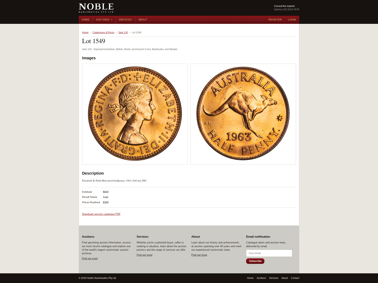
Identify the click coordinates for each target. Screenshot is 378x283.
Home (86, 19)
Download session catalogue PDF (101, 214)
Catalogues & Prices (103, 32)
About (142, 19)
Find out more (90, 258)
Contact (295, 278)
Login (292, 19)
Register (275, 19)
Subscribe (255, 261)
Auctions (102, 19)
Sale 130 (123, 32)
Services (125, 19)
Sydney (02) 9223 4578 (286, 9)
